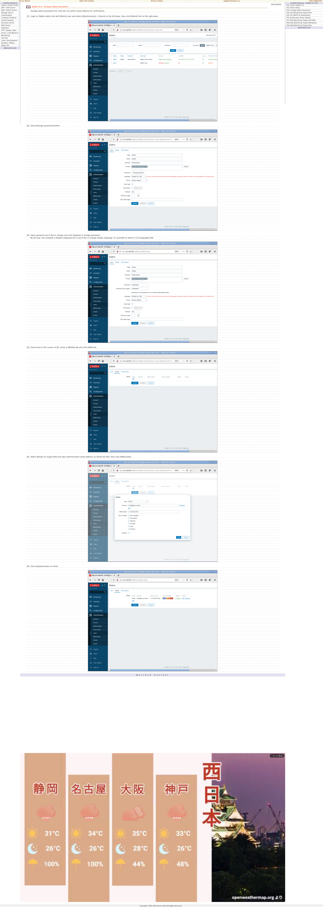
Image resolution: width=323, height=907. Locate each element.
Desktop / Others (8, 43)
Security (4, 38)
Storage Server (7, 13)
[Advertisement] (10, 87)
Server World (24, 1)
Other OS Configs (86, 1)
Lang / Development (9, 40)
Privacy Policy (157, 1)
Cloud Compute (7, 20)
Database (5, 28)
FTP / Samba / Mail (8, 30)
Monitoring (5, 35)
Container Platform (8, 18)
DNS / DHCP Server (9, 10)
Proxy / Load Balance (9, 33)
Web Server (6, 25)
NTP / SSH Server (8, 8)
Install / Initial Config (9, 5)
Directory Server (7, 23)
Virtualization (6, 15)
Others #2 (5, 45)
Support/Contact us (232, 1)
